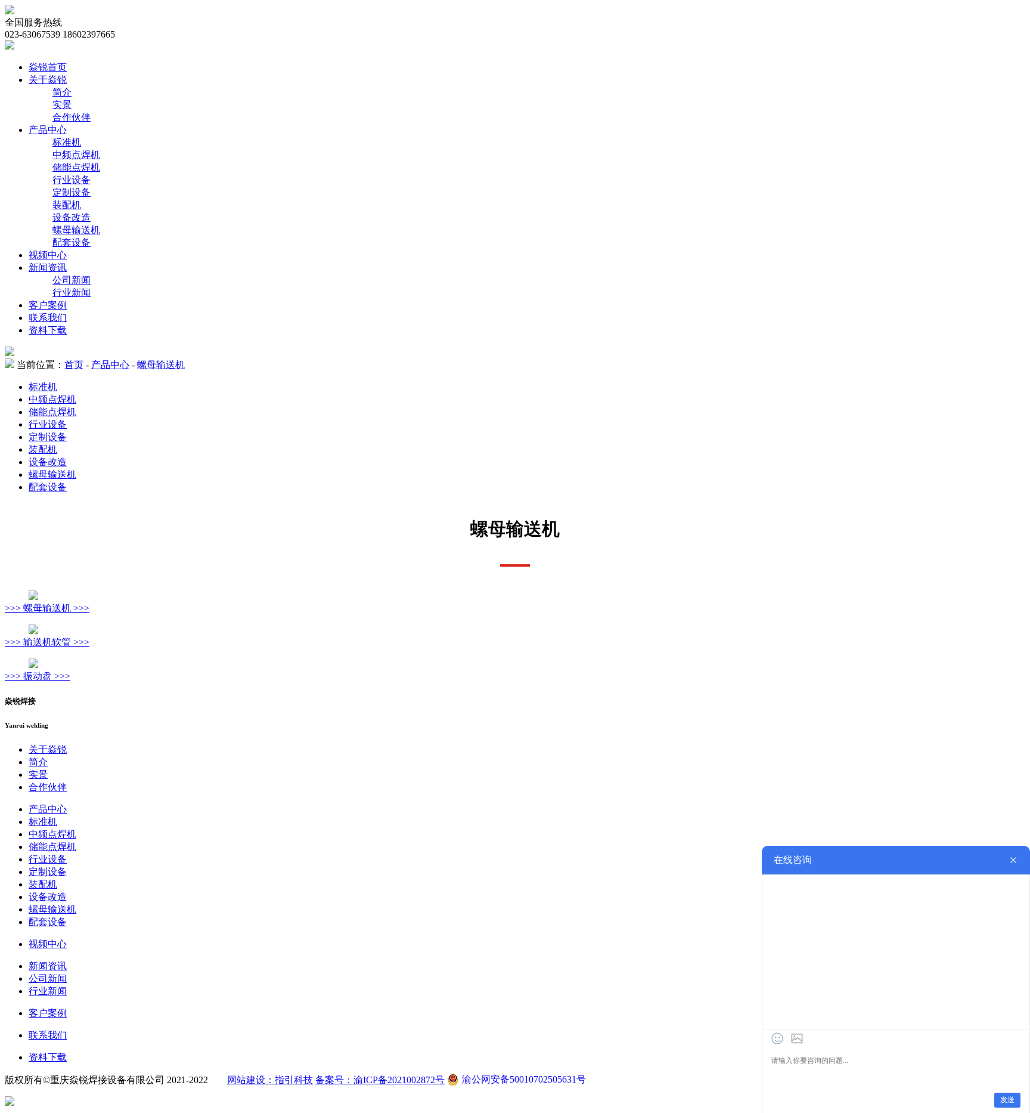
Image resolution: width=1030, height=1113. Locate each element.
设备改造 (71, 217)
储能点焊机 (76, 167)
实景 (62, 105)
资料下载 (48, 330)
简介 (62, 92)
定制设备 (71, 192)
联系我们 (48, 318)
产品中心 (48, 130)
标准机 (66, 142)
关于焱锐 (48, 80)
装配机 (66, 205)
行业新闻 (71, 292)
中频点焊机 (76, 155)
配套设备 (71, 242)
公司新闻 (71, 280)
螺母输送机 (76, 230)
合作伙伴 (71, 117)
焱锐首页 (48, 67)
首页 (73, 365)
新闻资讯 (48, 267)
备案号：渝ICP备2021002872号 (380, 1080)
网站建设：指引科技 (270, 1080)
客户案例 (48, 305)
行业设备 (71, 180)
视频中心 (48, 255)
